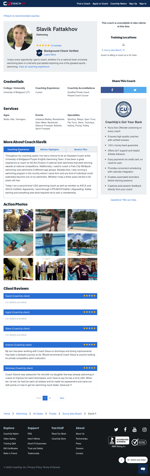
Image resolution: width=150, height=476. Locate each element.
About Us (80, 433)
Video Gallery (10, 438)
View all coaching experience (34, 66)
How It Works (34, 438)
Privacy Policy (34, 467)
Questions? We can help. (124, 199)
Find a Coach (83, 3)
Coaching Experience (18, 149)
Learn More (50, 54)
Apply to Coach (100, 3)
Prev (39, 397)
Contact (79, 453)
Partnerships (82, 438)
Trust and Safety (35, 448)
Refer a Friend (10, 453)
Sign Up (133, 3)
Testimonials (33, 453)
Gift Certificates (11, 448)
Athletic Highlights (49, 149)
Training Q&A (10, 443)
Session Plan (80, 149)
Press (78, 443)
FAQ (30, 433)
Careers (79, 448)
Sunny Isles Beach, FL (114, 50)
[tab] (19, 149)
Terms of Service (51, 467)
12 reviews (56, 45)
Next (62, 397)
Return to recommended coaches (21, 15)
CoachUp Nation (118, 3)
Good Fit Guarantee (37, 443)
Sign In (142, 3)
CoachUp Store (59, 438)
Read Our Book (59, 433)
